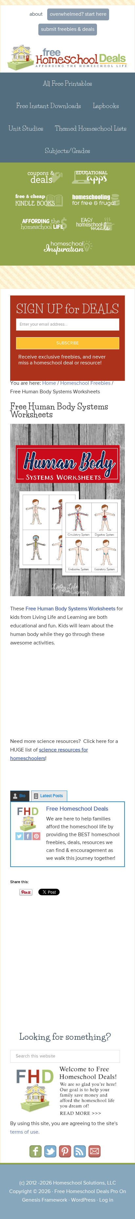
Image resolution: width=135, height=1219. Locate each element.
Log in (106, 1200)
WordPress (83, 1200)
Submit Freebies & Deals (67, 29)
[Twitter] (19, 837)
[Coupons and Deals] (45, 177)
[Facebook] (28, 837)
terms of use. (25, 1132)
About (36, 14)
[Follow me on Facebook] (35, 1155)
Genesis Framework (44, 1200)
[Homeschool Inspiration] (67, 251)
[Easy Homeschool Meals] (95, 224)
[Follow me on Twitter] (50, 1155)
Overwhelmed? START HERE (78, 14)
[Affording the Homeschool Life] (43, 224)
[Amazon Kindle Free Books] (39, 200)
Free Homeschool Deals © (67, 55)
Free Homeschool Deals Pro (86, 1191)
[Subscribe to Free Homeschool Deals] (80, 1155)
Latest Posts (51, 796)
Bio (22, 796)
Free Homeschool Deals (77, 809)
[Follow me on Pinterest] (65, 1155)
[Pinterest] (36, 837)
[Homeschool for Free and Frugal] (96, 200)
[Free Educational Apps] (89, 177)
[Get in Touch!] (94, 1155)
